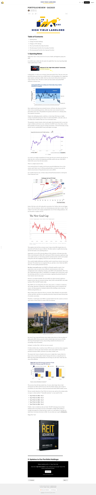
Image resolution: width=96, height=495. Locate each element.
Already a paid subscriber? (48, 474)
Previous (32, 480)
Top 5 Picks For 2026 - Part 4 (37, 402)
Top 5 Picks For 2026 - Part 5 (37, 404)
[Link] (26, 37)
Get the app (53, 489)
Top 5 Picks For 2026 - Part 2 (37, 398)
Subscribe (87, 2)
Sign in (92, 2)
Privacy (45, 487)
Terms (48, 487)
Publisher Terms (53, 486)
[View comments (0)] (33, 14)
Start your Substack (45, 489)
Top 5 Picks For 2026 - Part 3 (37, 400)
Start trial (48, 471)
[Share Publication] (82, 2)
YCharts (49, 154)
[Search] (80, 2)
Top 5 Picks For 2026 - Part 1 (37, 396)
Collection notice (53, 487)
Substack (42, 492)
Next (65, 480)
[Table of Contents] (1, 247)
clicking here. (64, 412)
